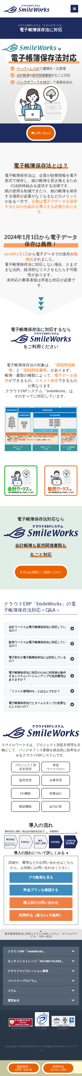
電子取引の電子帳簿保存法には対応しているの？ (37, 659)
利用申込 (58, 1068)
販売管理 (25, 780)
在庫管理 (56, 780)
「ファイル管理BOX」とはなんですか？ (34, 691)
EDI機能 (25, 793)
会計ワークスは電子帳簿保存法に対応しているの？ (37, 628)
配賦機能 (25, 806)
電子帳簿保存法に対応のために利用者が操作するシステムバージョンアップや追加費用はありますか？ (37, 676)
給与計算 (56, 806)
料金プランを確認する (41, 890)
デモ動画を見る (41, 877)
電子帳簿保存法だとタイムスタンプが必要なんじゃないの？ (37, 704)
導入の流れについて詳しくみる (39, 852)
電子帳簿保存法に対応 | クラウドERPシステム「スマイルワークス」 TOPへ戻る (41, 935)
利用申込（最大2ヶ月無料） (41, 915)
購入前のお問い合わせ (41, 902)
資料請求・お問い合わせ (23, 1068)
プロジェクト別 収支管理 (25, 767)
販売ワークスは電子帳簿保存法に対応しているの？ (37, 643)
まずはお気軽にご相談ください (41, 572)
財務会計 (56, 793)
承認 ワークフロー (56, 767)
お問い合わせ (42, 133)
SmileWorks (31, 1046)
